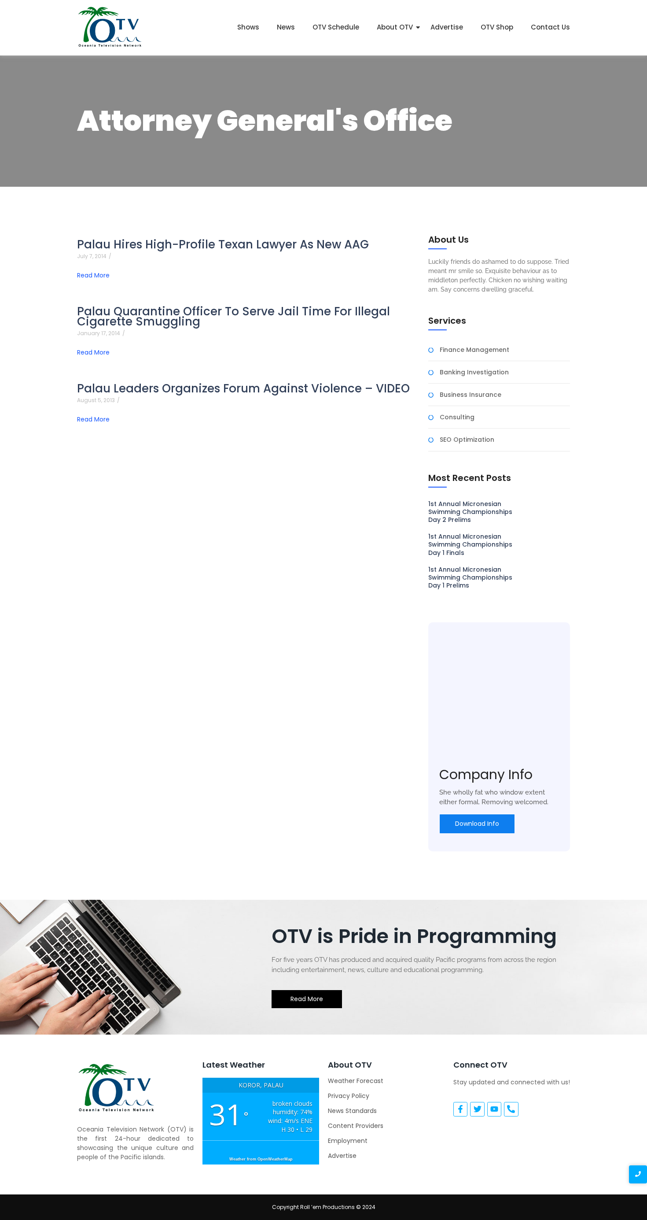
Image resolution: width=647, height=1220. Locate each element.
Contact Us (550, 27)
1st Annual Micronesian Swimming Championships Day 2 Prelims (470, 512)
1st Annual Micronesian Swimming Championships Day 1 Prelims (470, 578)
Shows (248, 27)
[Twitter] (477, 1109)
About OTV (395, 27)
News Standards (352, 1110)
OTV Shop (497, 27)
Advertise (446, 27)
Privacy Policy (348, 1095)
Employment (348, 1140)
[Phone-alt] (511, 1109)
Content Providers (355, 1125)
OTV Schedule (335, 27)
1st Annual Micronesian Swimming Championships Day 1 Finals (470, 544)
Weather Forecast (355, 1080)
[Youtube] (494, 1109)
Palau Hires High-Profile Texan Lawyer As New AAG (223, 245)
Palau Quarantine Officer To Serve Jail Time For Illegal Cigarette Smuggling (233, 317)
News (286, 27)
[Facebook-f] (460, 1109)
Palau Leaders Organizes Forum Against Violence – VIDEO (243, 389)
